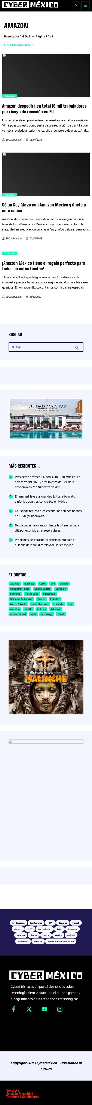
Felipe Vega (31, 593)
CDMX (42, 583)
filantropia (49, 593)
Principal (56, 609)
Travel (60, 614)
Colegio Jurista (42, 588)
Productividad (18, 614)
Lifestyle (58, 604)
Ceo (53, 583)
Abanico (14, 583)
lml (70, 604)
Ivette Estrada (18, 604)
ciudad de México (19, 588)
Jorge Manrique (39, 604)
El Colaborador (14, 139)
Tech (33, 614)
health (41, 598)
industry (55, 598)
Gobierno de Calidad (21, 598)
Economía (10, 95)
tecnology (46, 614)
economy (61, 588)
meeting (15, 609)
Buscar (16, 347)
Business (29, 583)
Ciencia (64, 583)
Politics (41, 609)
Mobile (28, 609)
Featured (15, 593)
